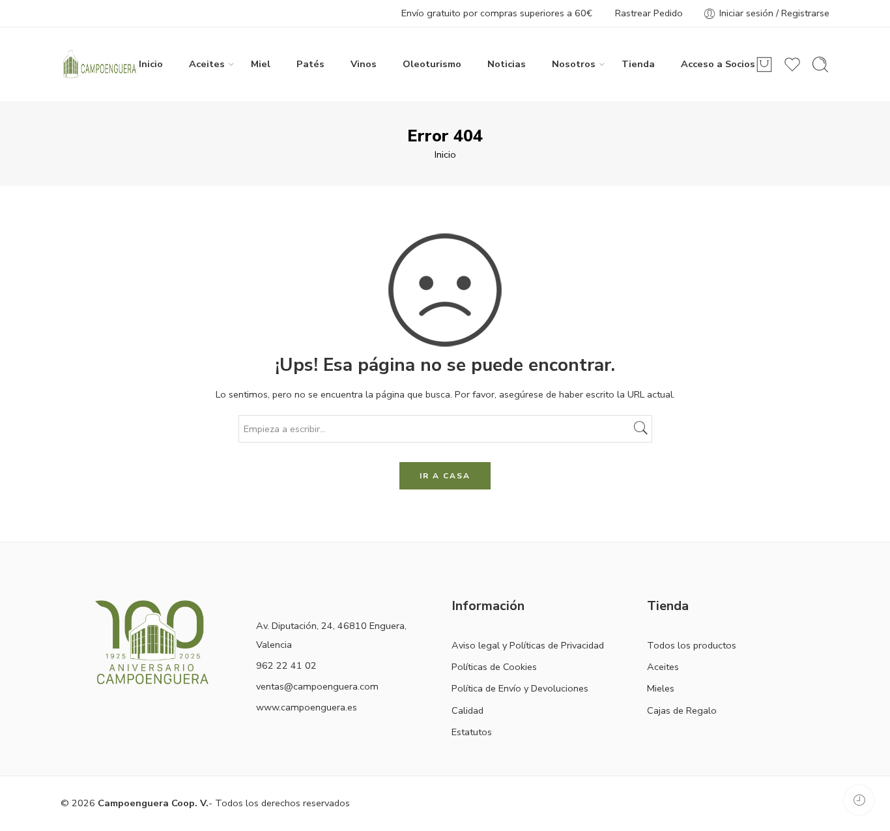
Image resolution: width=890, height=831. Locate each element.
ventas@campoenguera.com (317, 686)
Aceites (207, 63)
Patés (310, 63)
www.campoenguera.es (306, 707)
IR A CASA (445, 476)
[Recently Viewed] (859, 800)
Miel (260, 63)
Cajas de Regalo (682, 710)
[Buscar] (820, 64)
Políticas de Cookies (494, 666)
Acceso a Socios (718, 63)
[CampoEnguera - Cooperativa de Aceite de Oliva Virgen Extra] (100, 64)
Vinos (364, 63)
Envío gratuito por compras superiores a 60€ (496, 13)
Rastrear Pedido (649, 13)
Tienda (638, 63)
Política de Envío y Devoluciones (520, 688)
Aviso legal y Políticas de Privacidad (528, 645)
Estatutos (472, 731)
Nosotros (574, 63)
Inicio (151, 63)
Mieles (660, 688)
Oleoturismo (432, 63)
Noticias (506, 63)
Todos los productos (691, 645)
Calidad (467, 710)
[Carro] (764, 64)
